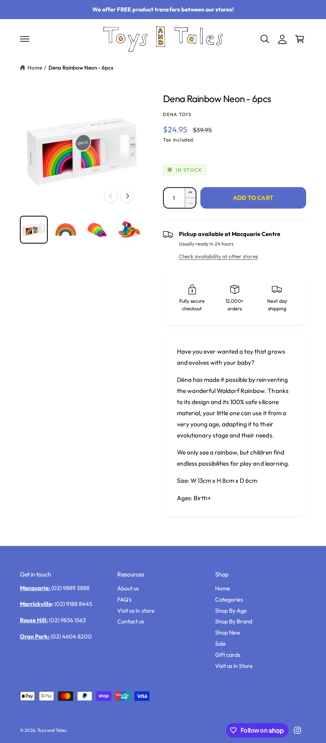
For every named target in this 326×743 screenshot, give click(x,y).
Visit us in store (135, 610)
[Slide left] (111, 196)
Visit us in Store (234, 665)
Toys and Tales (51, 730)
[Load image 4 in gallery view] (129, 230)
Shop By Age (231, 610)
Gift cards (227, 654)
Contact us (130, 621)
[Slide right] (127, 196)
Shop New (228, 632)
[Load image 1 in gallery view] (34, 230)
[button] (24, 39)
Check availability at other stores (218, 256)
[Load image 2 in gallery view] (66, 230)
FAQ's (124, 599)
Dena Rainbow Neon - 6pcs (81, 67)
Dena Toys (177, 114)
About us (128, 588)
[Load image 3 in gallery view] (97, 230)
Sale (220, 643)
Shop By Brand (233, 621)
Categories (229, 599)
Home (34, 67)
